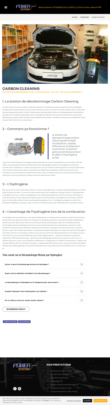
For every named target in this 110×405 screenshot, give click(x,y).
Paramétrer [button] (87, 401)
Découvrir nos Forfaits (16, 309)
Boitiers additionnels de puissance (64, 384)
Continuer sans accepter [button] (74, 400)
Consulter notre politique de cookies (34, 402)
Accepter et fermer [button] (100, 401)
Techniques (84, 17)
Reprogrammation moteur (61, 371)
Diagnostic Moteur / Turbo (60, 388)
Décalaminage (24, 321)
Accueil (75, 17)
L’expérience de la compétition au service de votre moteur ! (24, 377)
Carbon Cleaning (10, 321)
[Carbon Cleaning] (55, 54)
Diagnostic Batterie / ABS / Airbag (63, 391)
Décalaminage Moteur (59, 378)
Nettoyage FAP (56, 381)
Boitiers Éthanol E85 (58, 374)
